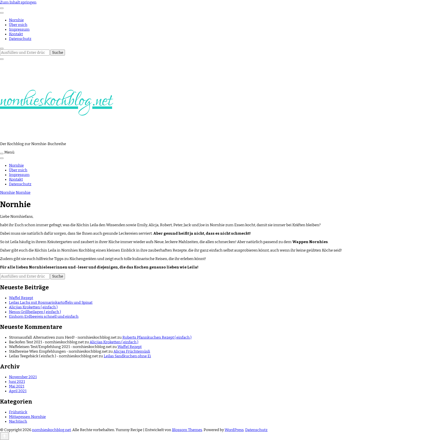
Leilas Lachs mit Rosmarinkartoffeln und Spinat (51, 302)
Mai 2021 (16, 386)
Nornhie (16, 20)
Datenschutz (20, 38)
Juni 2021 (17, 381)
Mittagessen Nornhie (27, 416)
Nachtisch (18, 421)
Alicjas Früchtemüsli (131, 351)
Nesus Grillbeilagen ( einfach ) (35, 312)
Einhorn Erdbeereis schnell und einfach (44, 316)
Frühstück (18, 412)
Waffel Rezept (21, 298)
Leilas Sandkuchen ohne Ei (127, 356)
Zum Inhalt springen (18, 2)
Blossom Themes (187, 430)
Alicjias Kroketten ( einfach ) (33, 307)
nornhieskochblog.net (56, 101)
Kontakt (16, 34)
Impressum (19, 29)
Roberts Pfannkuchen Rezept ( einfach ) (156, 337)
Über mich (18, 24)
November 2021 (23, 377)
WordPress (234, 430)
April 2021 (17, 391)
